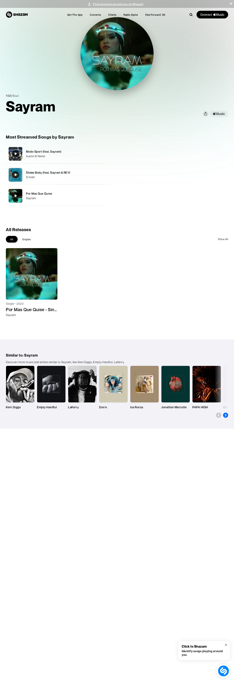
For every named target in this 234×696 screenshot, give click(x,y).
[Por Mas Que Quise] (56, 195)
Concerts (95, 14)
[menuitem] (75, 14)
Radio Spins (131, 14)
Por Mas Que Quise (39, 193)
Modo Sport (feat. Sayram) (43, 151)
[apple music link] (219, 114)
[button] (231, 3)
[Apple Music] (12, 321)
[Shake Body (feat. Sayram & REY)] (56, 174)
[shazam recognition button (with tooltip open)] (223, 671)
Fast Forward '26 (155, 14)
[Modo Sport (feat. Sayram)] (56, 153)
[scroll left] (218, 415)
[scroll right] (225, 415)
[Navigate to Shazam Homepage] (17, 15)
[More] (101, 153)
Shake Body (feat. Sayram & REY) (48, 172)
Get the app (75, 14)
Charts (112, 14)
